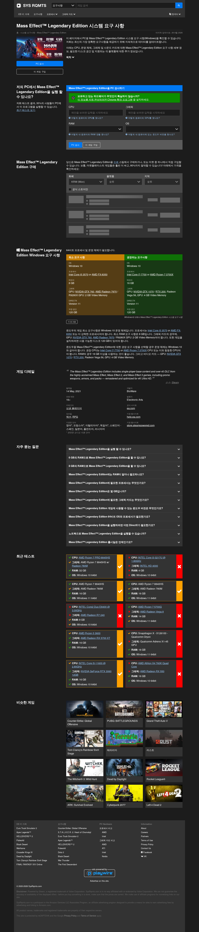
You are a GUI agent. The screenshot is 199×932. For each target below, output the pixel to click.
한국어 (175, 14)
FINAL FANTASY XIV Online (29, 864)
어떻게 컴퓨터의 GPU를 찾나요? (143, 118)
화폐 (71, 176)
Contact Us (146, 848)
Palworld (20, 840)
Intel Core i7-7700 (137, 274)
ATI (103, 848)
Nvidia (104, 856)
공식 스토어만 (80, 189)
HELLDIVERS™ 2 (24, 836)
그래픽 (129, 107)
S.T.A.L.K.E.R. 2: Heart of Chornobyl (74, 832)
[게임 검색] (179, 5)
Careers (144, 832)
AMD (104, 832)
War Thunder (63, 860)
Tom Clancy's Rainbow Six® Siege (31, 860)
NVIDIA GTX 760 (84, 291)
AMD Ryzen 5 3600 (89, 633)
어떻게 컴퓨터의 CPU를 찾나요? (87, 118)
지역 (147, 176)
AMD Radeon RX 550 (152, 671)
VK (145, 856)
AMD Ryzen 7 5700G (150, 607)
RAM (71, 123)
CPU (71, 107)
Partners (144, 836)
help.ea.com (133, 417)
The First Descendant (67, 864)
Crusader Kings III (24, 852)
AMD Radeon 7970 (106, 291)
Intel (104, 836)
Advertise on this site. (99, 880)
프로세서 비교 (106, 828)
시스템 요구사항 (27, 32)
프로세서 (51, 14)
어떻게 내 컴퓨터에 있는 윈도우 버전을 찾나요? (151, 134)
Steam (175, 382)
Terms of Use (147, 840)
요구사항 (38, 14)
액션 (68, 417)
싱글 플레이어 (74, 408)
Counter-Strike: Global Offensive (72, 828)
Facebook (147, 852)
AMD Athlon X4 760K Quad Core (150, 664)
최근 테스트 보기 (25, 110)
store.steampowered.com (141, 425)
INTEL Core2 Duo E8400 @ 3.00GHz (91, 608)
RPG (75, 417)
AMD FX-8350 (99, 274)
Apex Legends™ (23, 832)
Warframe (20, 848)
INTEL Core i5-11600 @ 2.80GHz (89, 664)
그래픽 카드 (67, 14)
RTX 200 (161, 291)
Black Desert (22, 844)
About (143, 828)
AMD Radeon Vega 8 (152, 611)
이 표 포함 (72, 322)
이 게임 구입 (40, 71)
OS (127, 123)
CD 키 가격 (23, 14)
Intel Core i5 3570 (78, 274)
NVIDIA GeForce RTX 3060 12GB (91, 672)
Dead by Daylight (24, 856)
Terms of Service (88, 915)
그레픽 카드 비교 (107, 840)
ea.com (131, 408)
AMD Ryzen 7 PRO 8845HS (94, 557)
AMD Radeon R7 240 (93, 615)
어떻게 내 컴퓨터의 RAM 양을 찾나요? (90, 134)
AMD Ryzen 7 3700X (161, 274)
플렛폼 (110, 176)
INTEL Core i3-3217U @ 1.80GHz (148, 559)
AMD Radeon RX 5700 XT (95, 638)
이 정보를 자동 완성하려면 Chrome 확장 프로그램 (105, 99)
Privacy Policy (147, 844)
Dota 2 (61, 852)
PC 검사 (40, 63)
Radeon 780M (80, 566)
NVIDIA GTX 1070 (144, 291)
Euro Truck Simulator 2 (26, 828)
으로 (116, 162)
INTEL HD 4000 (149, 566)
